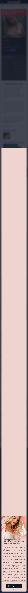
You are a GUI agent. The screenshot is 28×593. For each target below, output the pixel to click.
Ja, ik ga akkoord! (15, 586)
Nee (14, 589)
